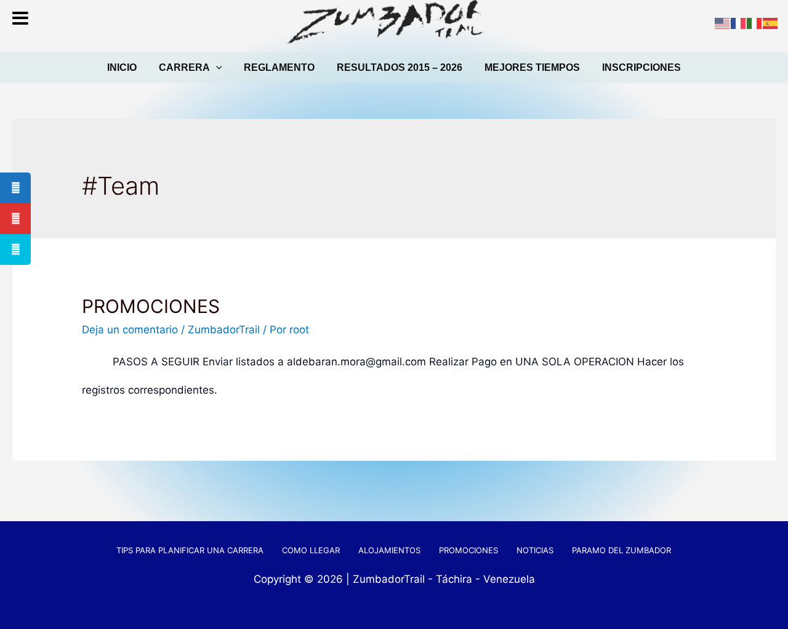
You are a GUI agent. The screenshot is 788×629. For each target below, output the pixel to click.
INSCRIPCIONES (641, 67)
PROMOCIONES (151, 306)
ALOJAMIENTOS (389, 550)
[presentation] (216, 68)
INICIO (122, 67)
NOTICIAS (535, 550)
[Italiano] (755, 23)
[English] (723, 23)
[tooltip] (15, 187)
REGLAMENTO (279, 67)
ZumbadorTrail (224, 329)
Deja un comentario (130, 329)
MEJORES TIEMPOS (532, 67)
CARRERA (184, 67)
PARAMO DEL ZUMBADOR (621, 550)
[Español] (771, 23)
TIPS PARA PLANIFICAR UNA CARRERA (189, 550)
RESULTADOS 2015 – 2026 (399, 67)
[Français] (739, 23)
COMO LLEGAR (311, 550)
